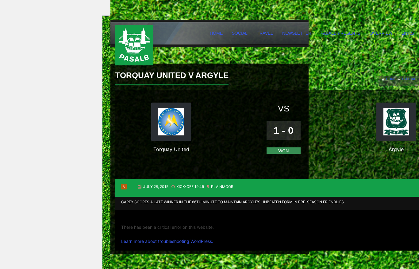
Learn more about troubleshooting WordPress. (167, 241)
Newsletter (296, 33)
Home (216, 33)
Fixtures (410, 79)
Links (408, 33)
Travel (265, 33)
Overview (381, 33)
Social (240, 33)
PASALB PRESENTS (340, 33)
